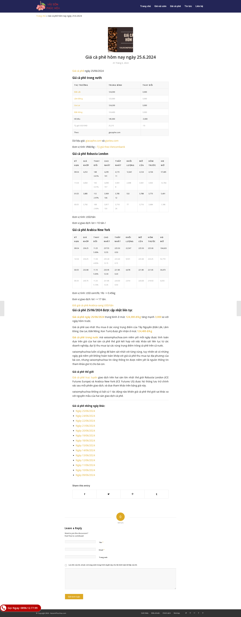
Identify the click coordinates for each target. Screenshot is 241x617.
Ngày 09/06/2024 (85, 475)
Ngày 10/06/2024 (85, 470)
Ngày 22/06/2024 (85, 420)
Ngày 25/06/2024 (85, 411)
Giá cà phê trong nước (85, 337)
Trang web (103, 557)
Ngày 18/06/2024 (85, 440)
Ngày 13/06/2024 (85, 455)
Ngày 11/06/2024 (85, 465)
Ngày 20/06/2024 (85, 430)
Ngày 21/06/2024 (85, 425)
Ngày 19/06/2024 (85, 435)
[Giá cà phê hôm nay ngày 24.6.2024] (2, 308)
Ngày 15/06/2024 (85, 445)
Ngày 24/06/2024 (85, 415)
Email (101, 550)
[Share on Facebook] (85, 494)
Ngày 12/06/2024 (85, 460)
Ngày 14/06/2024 (85, 450)
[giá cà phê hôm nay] (120, 39)
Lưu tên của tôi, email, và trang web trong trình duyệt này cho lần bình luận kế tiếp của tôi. (103, 565)
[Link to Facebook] (199, 613)
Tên (101, 542)
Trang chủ (41, 15)
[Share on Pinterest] (132, 494)
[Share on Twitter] (108, 494)
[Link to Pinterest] (190, 613)
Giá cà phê (78, 70)
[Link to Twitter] (186, 613)
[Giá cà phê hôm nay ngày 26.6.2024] (239, 308)
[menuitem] (145, 6)
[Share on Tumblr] (156, 494)
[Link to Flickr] (194, 613)
